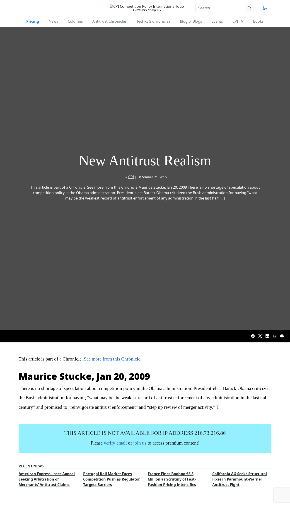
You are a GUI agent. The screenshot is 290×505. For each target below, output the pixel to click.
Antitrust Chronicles (109, 21)
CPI (131, 176)
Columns (75, 21)
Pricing (32, 21)
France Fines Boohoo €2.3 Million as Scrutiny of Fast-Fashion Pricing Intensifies (172, 479)
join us (139, 442)
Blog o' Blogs (191, 21)
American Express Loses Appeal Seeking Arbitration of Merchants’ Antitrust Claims (47, 479)
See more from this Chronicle (112, 358)
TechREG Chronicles (153, 21)
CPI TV (237, 21)
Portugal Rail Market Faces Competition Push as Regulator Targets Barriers (111, 479)
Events (217, 21)
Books (258, 21)
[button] (265, 8)
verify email (115, 442)
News (53, 21)
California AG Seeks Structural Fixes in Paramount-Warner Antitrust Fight (239, 479)
